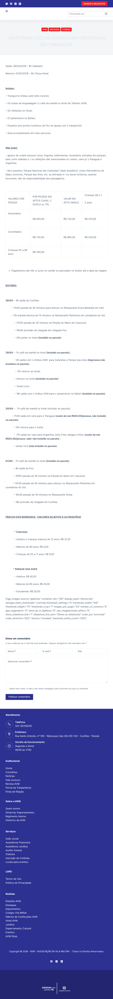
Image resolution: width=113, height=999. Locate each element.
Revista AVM (13, 783)
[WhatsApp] (7, 4)
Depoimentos (13, 908)
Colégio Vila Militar (16, 912)
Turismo (66, 29)
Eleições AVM (13, 901)
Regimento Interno (16, 816)
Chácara (10, 854)
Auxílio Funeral (14, 850)
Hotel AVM (12, 920)
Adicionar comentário (20, 661)
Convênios (11, 772)
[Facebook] (11, 4)
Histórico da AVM (15, 820)
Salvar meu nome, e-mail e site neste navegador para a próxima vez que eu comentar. (48, 688)
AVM (45, 29)
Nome (12, 651)
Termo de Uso (13, 878)
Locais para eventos (17, 861)
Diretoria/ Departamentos (20, 812)
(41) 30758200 (23, 725)
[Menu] (106, 13)
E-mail (47, 651)
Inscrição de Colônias (18, 858)
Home (9, 768)
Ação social (12, 838)
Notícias (10, 776)
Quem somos (13, 808)
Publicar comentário (19, 696)
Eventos (10, 932)
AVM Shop (11, 936)
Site (80, 651)
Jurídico (10, 924)
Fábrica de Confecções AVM (21, 916)
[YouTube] (20, 4)
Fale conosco (13, 779)
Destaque (54, 29)
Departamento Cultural (18, 928)
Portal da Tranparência (18, 787)
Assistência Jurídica (17, 846)
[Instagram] (15, 4)
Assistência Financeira (18, 842)
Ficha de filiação (15, 791)
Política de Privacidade (18, 882)
